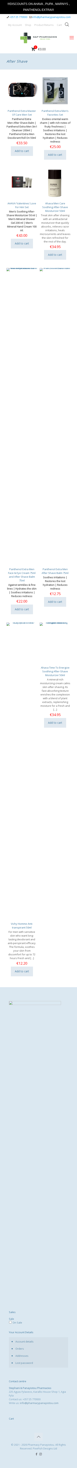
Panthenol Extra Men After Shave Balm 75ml (55, 571)
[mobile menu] (71, 37)
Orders (19, 1348)
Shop (28, 25)
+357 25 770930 (18, 17)
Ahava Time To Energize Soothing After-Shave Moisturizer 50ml (55, 671)
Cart (59, 25)
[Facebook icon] (36, 1454)
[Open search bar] (67, 24)
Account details (24, 1341)
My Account (15, 25)
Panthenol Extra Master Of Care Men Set (22, 112)
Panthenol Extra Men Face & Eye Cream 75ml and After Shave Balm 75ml (22, 574)
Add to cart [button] (22, 151)
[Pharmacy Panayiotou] (38, 37)
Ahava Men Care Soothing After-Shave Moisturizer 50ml (55, 207)
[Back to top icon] (38, 1437)
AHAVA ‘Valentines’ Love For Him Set (22, 205)
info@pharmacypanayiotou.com (51, 17)
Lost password (24, 1363)
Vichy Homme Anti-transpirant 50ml (22, 925)
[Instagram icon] (40, 1454)
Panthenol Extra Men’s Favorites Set (55, 112)
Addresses (21, 1356)
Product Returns (44, 25)
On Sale (17, 1322)
